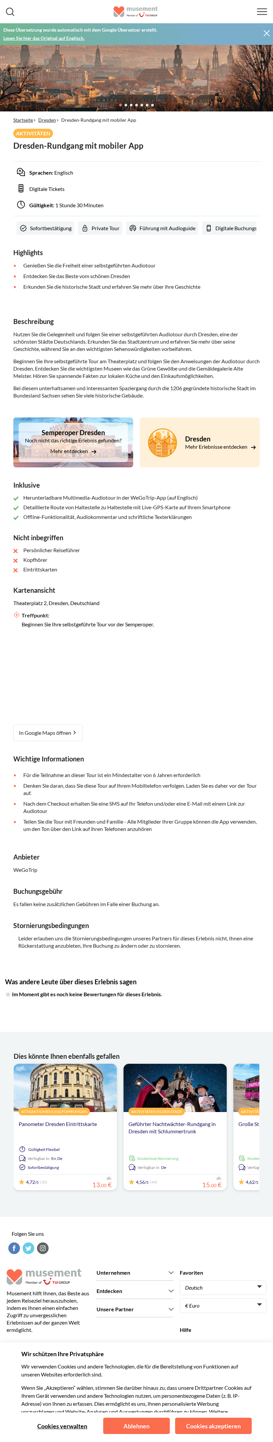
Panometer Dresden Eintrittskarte (58, 1124)
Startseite (23, 120)
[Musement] (136, 11)
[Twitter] (27, 1248)
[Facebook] (13, 1248)
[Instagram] (42, 1248)
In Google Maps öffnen (45, 732)
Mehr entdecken (69, 451)
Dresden (47, 120)
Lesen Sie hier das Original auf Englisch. (44, 38)
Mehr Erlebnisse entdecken (216, 446)
